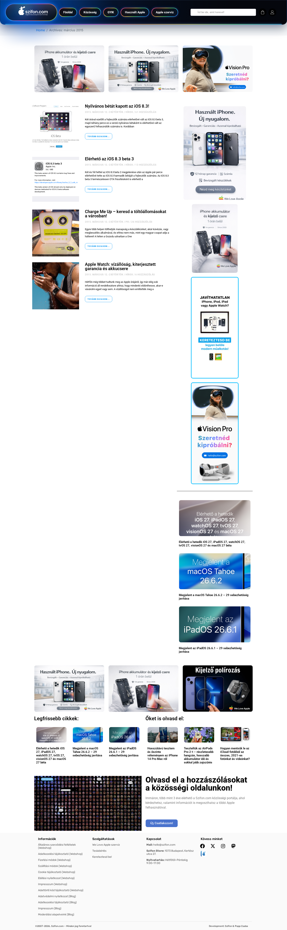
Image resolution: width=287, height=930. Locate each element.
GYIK (111, 12)
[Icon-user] (272, 12)
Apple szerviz (165, 12)
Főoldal (68, 12)
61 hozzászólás (145, 112)
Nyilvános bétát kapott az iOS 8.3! (117, 106)
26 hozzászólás (141, 221)
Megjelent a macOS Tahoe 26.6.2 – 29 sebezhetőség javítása (87, 752)
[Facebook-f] (202, 846)
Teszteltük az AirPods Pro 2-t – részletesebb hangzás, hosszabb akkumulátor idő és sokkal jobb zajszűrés (198, 755)
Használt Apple (135, 12)
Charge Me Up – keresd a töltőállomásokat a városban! (125, 213)
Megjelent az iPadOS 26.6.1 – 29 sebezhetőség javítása (123, 752)
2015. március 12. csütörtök (104, 112)
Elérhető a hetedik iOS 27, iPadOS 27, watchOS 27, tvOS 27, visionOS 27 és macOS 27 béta (212, 543)
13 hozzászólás (145, 164)
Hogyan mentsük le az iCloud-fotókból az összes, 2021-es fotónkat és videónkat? (235, 754)
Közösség (90, 12)
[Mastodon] (233, 846)
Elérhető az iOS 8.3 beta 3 (109, 158)
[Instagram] (223, 846)
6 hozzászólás (145, 274)
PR (127, 221)
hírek (129, 112)
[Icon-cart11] (262, 12)
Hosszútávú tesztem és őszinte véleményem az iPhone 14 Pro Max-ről (162, 754)
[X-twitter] (212, 846)
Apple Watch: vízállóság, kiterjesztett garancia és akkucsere (120, 266)
